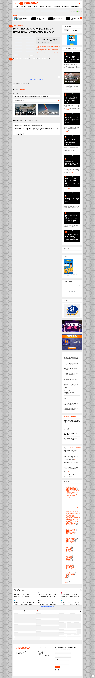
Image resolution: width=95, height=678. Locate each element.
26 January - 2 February (70, 572)
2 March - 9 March (69, 566)
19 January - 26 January (70, 573)
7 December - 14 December (71, 523)
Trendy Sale (66, 6)
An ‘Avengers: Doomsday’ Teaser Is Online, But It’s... (72, 497)
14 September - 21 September (71, 537)
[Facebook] (58, 670)
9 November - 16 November (71, 528)
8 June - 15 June (69, 552)
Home (16, 6)
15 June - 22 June (69, 551)
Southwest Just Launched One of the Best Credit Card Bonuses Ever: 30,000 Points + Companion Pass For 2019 (48, 112)
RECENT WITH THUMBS (70, 416)
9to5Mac (15, 15)
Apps (36, 6)
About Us (46, 647)
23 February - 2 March (70, 567)
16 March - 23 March (69, 565)
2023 (66, 576)
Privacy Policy (46, 655)
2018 (66, 582)
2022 (66, 577)
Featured (23, 6)
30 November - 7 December (71, 524)
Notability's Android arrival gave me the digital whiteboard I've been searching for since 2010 (72, 182)
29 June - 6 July (69, 549)
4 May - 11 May (68, 558)
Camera (49, 6)
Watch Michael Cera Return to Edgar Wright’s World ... (72, 508)
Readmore (67, 68)
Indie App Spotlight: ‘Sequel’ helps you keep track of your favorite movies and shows (23, 17)
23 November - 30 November (71, 525)
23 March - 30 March (69, 564)
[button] (21, 3)
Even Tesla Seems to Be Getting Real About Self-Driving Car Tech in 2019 (25, 113)
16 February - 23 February (70, 568)
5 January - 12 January (70, 574)
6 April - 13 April (69, 561)
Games (42, 6)
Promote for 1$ (75, 6)
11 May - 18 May (69, 557)
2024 (66, 575)
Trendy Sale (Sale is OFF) (46, 650)
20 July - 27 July (69, 546)
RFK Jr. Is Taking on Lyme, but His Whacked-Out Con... (71, 505)
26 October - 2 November (70, 530)
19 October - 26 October (70, 531)
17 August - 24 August (70, 541)
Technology (57, 6)
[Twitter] (55, 670)
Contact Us (47, 653)
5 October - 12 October (70, 533)
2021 (66, 578)
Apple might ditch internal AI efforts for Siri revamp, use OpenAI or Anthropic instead (75, 17)
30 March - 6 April (69, 563)
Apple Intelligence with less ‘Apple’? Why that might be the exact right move (57, 17)
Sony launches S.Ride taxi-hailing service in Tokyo (48, 53)
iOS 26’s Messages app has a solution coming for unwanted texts (40, 18)
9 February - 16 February (70, 569)
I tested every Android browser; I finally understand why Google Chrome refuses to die (72, 421)
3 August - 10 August (70, 543)
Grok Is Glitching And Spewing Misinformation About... (71, 516)
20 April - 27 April (69, 560)
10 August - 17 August (70, 542)
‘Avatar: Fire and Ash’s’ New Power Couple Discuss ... (72, 493)
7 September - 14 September (71, 538)
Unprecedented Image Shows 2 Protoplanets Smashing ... (71, 495)
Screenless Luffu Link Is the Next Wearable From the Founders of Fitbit (72, 163)
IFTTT (16, 85)
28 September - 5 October (70, 534)
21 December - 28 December (71, 488)
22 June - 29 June (69, 550)
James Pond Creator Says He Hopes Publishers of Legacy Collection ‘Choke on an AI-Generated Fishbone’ (71, 218)
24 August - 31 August (70, 540)
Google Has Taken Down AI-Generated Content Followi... (72, 522)
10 (66, 232)
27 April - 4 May (69, 559)
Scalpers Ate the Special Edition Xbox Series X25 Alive (72, 199)
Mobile (29, 6)
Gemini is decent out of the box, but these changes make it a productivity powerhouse (71, 428)
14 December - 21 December (71, 489)
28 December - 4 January (70, 487)
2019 (66, 581)
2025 (66, 486)
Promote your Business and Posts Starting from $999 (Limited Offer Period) (40, 652)
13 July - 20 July (69, 547)
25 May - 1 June (69, 555)
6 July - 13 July (68, 548)
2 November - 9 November (71, 529)
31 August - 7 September (70, 539)
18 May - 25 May (69, 556)
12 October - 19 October (70, 532)
